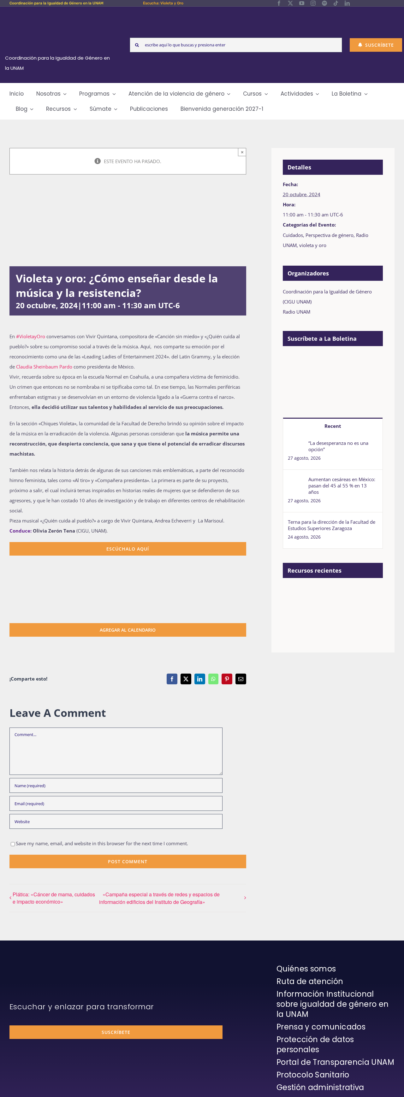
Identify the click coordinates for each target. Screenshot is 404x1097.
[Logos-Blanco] (59, 14)
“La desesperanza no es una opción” (338, 446)
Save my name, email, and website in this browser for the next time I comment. (102, 843)
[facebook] (279, 3)
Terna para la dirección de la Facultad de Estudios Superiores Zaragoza (331, 525)
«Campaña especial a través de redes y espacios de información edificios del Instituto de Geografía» (159, 898)
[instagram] (313, 3)
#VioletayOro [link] (30, 336)
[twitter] (290, 3)
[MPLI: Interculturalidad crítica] (317, 592)
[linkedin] (347, 3)
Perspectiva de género (330, 235)
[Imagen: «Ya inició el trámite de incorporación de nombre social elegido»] (294, 599)
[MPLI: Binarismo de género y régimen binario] (363, 592)
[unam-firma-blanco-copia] (27, 965)
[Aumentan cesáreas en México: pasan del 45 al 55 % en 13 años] (296, 481)
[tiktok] (335, 3)
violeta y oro (312, 245)
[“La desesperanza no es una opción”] (296, 445)
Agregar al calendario (128, 630)
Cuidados (293, 235)
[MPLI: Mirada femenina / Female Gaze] (317, 620)
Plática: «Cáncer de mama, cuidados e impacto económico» (54, 898)
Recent (332, 426)
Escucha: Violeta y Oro (163, 3)
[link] (44, 366)
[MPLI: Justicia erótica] (340, 592)
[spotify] (324, 3)
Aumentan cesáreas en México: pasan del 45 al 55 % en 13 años (341, 485)
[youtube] (301, 3)
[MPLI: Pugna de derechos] (294, 620)
